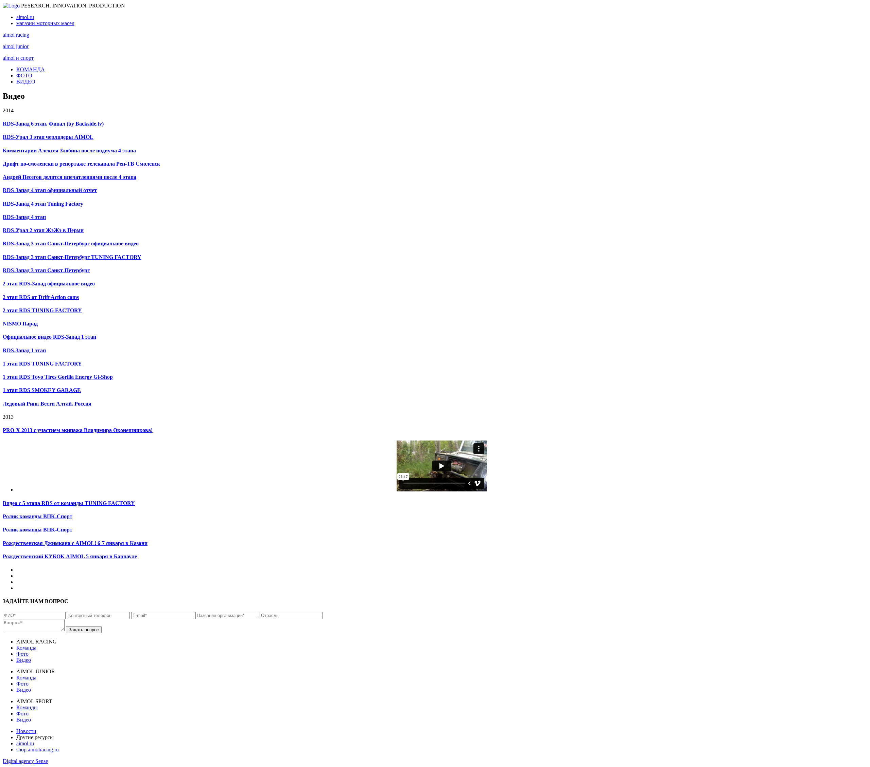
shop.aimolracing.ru (37, 749)
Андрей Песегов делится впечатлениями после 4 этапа (69, 177)
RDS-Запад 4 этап (24, 217)
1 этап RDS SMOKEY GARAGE (42, 390)
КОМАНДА (30, 69)
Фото (22, 654)
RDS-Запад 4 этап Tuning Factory (43, 204)
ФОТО (24, 75)
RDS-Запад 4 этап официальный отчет (50, 190)
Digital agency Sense (25, 761)
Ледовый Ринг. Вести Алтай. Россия (47, 404)
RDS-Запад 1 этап (24, 350)
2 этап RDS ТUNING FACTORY (42, 310)
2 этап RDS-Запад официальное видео (49, 283)
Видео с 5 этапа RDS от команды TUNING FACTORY (69, 503)
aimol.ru (25, 17)
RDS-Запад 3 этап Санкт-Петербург (46, 270)
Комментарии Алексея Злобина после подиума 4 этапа (69, 150)
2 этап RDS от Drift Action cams (41, 297)
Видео (23, 660)
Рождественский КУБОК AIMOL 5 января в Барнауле (70, 556)
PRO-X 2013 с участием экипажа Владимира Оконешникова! (78, 430)
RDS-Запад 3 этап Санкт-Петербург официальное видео (71, 243)
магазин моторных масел (45, 23)
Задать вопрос (84, 629)
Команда (26, 648)
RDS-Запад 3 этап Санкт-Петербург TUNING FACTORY (72, 257)
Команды (27, 707)
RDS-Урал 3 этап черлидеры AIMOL (48, 137)
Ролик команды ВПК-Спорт (37, 516)
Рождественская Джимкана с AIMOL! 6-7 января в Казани (75, 543)
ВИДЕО (25, 82)
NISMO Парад (20, 323)
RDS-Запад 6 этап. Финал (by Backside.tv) (53, 124)
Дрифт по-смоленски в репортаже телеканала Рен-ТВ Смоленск (81, 164)
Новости (26, 731)
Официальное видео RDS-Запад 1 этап (49, 337)
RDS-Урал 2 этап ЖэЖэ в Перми (43, 230)
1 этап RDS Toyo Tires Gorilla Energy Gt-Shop (58, 377)
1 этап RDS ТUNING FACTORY (42, 364)
